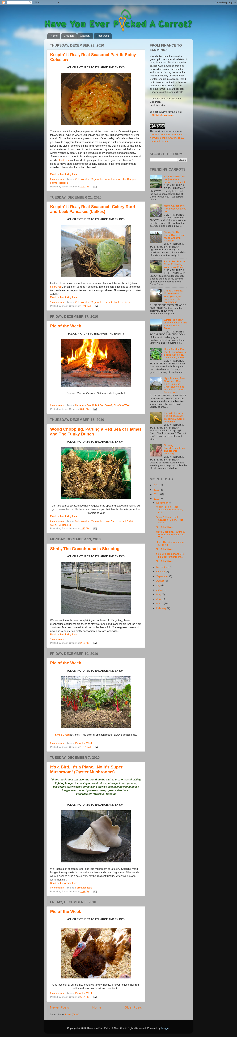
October (161, 571)
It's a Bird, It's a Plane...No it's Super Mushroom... (170, 555)
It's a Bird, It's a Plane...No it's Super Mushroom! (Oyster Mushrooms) (86, 769)
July (158, 585)
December (162, 502)
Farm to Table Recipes (123, 179)
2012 (157, 489)
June (159, 590)
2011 (156, 494)
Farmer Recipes (59, 183)
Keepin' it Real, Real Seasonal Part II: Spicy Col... (169, 509)
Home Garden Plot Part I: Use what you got (175, 208)
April (159, 599)
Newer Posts (59, 1007)
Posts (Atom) (72, 1014)
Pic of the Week (65, 326)
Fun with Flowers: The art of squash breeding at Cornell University (174, 417)
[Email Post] (94, 186)
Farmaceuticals (83, 887)
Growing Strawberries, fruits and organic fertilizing (174, 449)
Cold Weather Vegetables (89, 179)
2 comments (57, 179)
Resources (102, 35)
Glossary (85, 35)
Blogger (165, 1028)
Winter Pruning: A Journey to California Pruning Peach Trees (175, 324)
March (160, 603)
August (160, 580)
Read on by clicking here (63, 174)
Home (54, 35)
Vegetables (65, 525)
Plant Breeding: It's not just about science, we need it (174, 179)
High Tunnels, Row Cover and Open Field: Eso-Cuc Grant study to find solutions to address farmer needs (175, 385)
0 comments (57, 405)
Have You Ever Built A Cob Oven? (93, 405)
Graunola (69, 35)
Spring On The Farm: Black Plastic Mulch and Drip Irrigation (174, 236)
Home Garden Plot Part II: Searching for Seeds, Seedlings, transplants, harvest (175, 353)
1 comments (57, 302)
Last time (64, 160)
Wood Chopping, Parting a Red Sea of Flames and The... (170, 534)
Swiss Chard (62, 734)
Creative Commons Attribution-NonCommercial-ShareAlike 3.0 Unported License (167, 137)
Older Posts (133, 1007)
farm (107, 179)
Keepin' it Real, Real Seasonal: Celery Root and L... (169, 520)
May (159, 594)
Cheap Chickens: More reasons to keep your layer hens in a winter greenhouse (173, 296)
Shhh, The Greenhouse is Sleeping (85, 548)
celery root (56, 286)
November (162, 567)
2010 (157, 498)
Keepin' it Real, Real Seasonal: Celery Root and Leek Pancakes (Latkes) (92, 209)
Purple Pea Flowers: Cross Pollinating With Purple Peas (175, 264)
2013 (157, 485)
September (162, 576)
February (161, 608)
